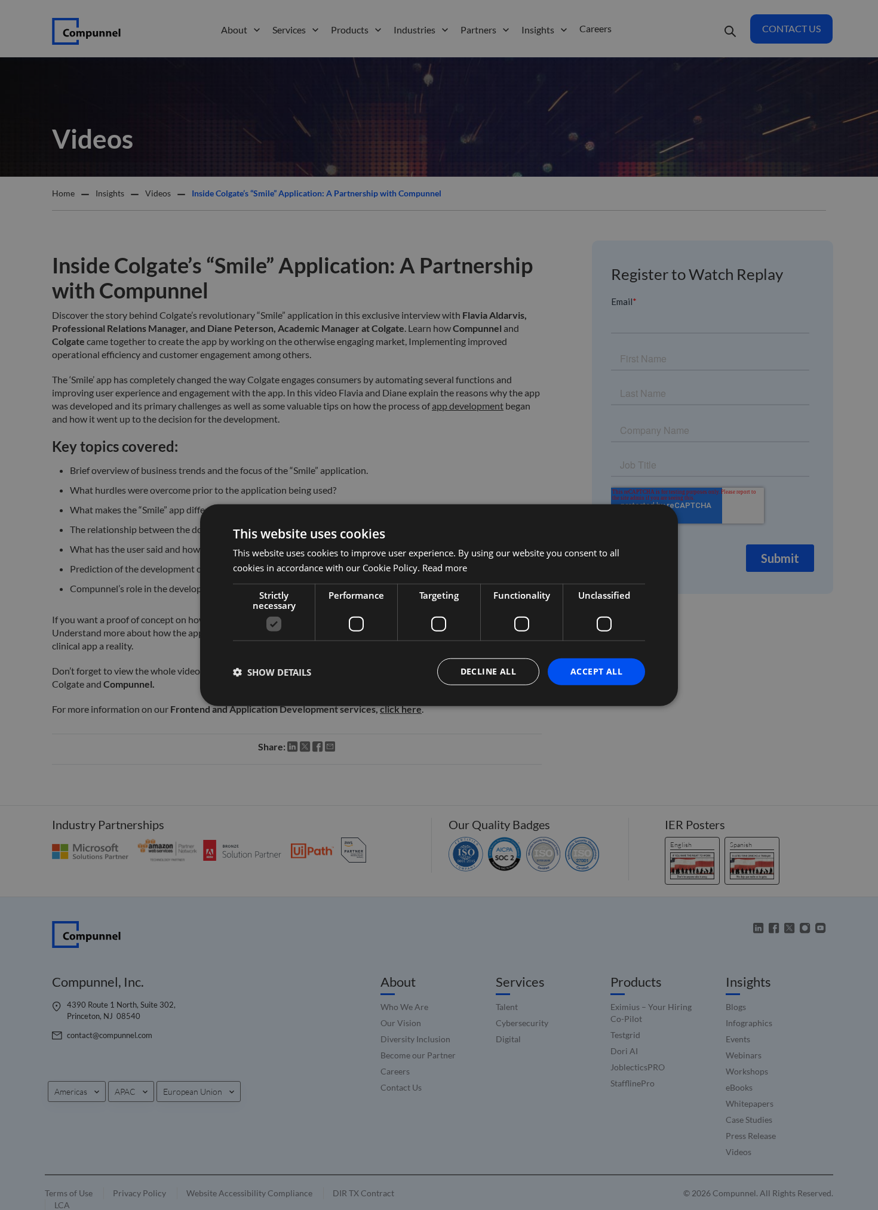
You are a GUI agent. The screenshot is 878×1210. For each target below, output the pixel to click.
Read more (444, 567)
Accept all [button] (596, 671)
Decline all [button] (488, 671)
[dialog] (439, 605)
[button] (272, 671)
